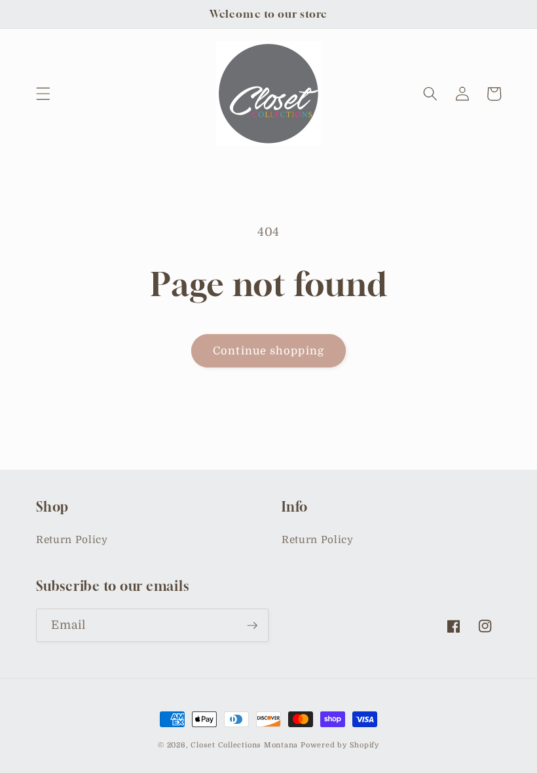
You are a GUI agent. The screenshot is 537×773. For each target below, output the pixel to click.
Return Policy (72, 540)
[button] (43, 93)
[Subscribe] (252, 626)
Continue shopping (268, 351)
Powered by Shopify (340, 745)
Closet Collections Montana (244, 745)
